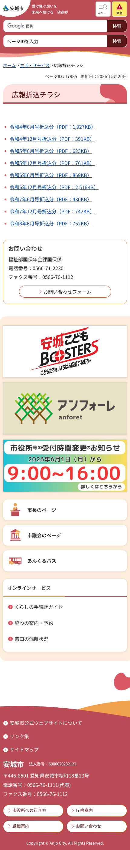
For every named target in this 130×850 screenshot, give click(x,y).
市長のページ (41, 509)
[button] (103, 9)
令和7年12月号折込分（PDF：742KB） (52, 211)
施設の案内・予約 (34, 622)
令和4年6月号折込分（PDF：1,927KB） (53, 126)
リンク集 (19, 736)
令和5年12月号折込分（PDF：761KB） (52, 162)
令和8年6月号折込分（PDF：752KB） (51, 223)
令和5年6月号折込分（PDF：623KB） (51, 150)
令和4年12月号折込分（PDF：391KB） (52, 138)
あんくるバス (41, 560)
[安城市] (13, 8)
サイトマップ (24, 749)
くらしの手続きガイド (39, 606)
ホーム (9, 65)
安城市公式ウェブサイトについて (46, 722)
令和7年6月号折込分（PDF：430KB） (51, 199)
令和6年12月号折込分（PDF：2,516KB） (54, 187)
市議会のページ (44, 535)
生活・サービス (35, 65)
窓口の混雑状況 (31, 638)
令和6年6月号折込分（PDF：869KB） (51, 175)
